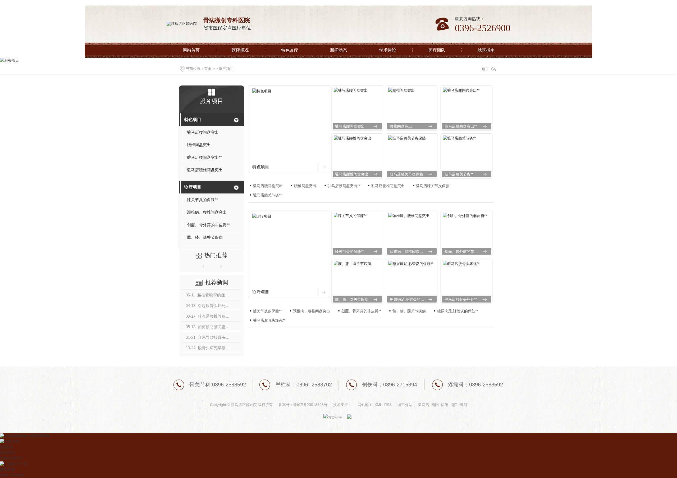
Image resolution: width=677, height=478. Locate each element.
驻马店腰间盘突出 (350, 126)
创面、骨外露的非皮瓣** (464, 251)
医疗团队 (436, 50)
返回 (486, 68)
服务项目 (226, 68)
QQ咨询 (6, 447)
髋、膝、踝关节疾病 (351, 299)
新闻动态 (338, 50)
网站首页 (191, 50)
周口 (454, 405)
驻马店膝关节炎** (459, 174)
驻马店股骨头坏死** (461, 299)
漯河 (463, 405)
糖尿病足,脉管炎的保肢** (410, 299)
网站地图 (365, 405)
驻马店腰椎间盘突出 (351, 174)
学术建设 (387, 50)
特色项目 (192, 119)
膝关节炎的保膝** (349, 251)
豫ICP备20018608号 (310, 405)
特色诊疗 (289, 50)
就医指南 (486, 50)
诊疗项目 (192, 187)
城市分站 (404, 405)
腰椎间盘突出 (401, 126)
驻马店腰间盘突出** (461, 126)
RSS (388, 405)
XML (378, 405)
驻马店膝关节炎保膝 (406, 174)
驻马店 (423, 405)
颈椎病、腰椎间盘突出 (408, 251)
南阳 (435, 405)
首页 (208, 68)
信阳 (444, 405)
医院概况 (240, 50)
